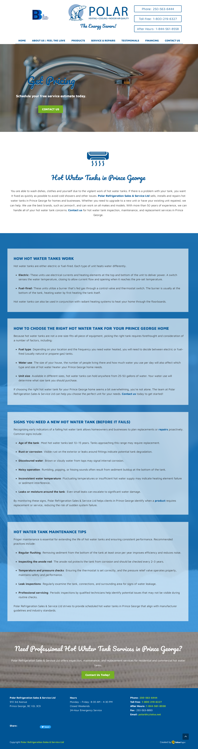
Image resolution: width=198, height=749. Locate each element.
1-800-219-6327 (152, 701)
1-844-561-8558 (156, 706)
